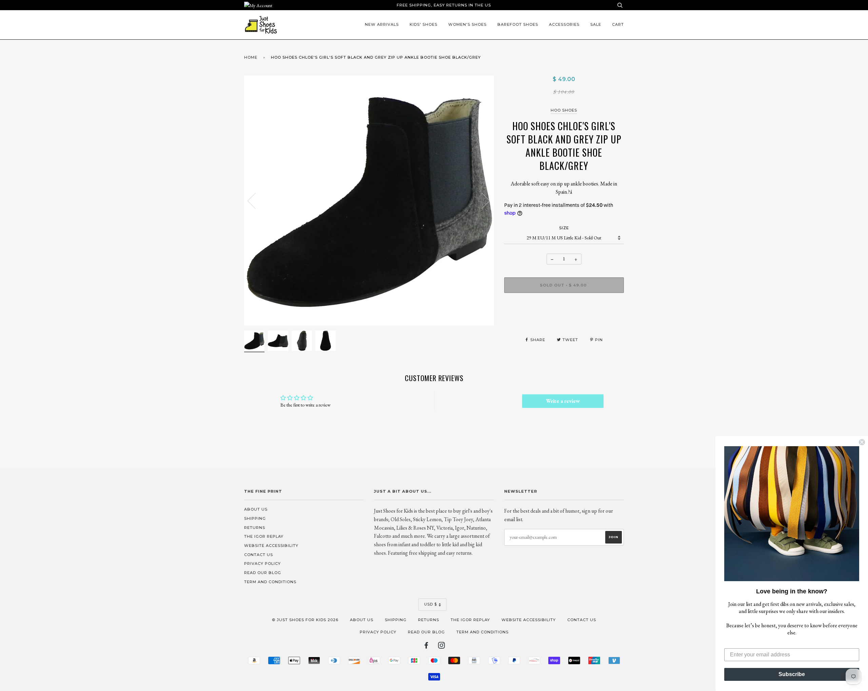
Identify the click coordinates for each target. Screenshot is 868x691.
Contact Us (258, 554)
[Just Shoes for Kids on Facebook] (426, 646)
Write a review (563, 400)
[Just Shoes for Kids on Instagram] (441, 646)
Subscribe (791, 674)
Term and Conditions (270, 581)
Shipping (255, 518)
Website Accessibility (271, 545)
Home (250, 57)
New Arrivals (382, 24)
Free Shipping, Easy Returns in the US (444, 5)
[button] (791, 513)
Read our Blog (262, 572)
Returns (254, 527)
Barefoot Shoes (517, 24)
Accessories (564, 24)
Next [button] (481, 200)
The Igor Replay (263, 536)
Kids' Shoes (423, 24)
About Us (256, 509)
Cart (618, 24)
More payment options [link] (564, 321)
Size (564, 227)
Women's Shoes (467, 24)
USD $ (430, 604)
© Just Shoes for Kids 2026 (305, 619)
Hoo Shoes (564, 110)
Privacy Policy (262, 563)
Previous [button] (255, 200)
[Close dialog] (862, 442)
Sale (595, 24)
